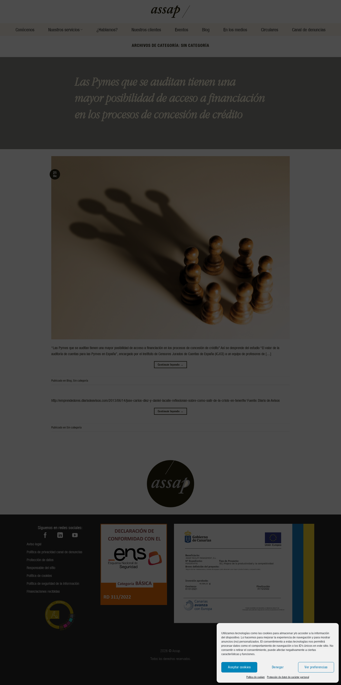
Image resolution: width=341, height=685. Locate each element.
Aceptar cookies (239, 667)
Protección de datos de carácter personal (288, 677)
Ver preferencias (316, 667)
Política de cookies (255, 677)
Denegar (277, 667)
